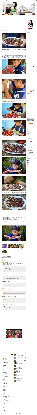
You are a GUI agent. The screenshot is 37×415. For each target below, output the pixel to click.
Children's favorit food (4, 380)
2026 (27, 167)
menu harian (4, 411)
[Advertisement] (14, 24)
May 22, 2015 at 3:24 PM (7, 288)
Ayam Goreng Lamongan (18, 371)
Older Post (24, 319)
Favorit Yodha (4, 365)
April (28, 133)
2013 (27, 129)
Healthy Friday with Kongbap (5, 376)
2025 (27, 166)
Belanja (3, 389)
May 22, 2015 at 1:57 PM (7, 273)
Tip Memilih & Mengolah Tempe (30, 150)
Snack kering (4, 379)
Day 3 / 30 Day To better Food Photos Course (6, 400)
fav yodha (4, 410)
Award (3, 399)
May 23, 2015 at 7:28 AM (9, 307)
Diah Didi (5, 267)
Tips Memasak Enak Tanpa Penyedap (31, 141)
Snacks (3, 368)
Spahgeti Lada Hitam (29, 144)
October (28, 158)
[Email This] (8, 257)
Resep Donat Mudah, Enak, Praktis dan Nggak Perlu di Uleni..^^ (19, 365)
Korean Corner (4, 372)
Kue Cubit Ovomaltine (29, 146)
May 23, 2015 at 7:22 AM (9, 267)
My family (4, 406)
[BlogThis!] (9, 257)
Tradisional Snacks (4, 359)
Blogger (20, 413)
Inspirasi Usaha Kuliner (5, 383)
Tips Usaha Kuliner (4, 397)
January (28, 131)
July (28, 156)
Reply (3, 265)
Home (13, 319)
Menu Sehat (4, 394)
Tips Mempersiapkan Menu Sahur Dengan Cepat (30, 152)
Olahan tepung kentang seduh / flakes (6, 396)
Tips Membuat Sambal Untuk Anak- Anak (31, 143)
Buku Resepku (4, 390)
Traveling (4, 366)
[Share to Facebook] (10, 257)
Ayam (3, 385)
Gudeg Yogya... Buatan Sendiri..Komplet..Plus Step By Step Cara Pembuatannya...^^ (19, 368)
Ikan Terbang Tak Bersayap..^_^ (30, 147)
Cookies (3, 369)
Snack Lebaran (4, 409)
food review (4, 370)
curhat (3, 382)
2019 (27, 162)
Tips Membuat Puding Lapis (30, 153)
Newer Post (3, 319)
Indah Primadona (4, 281)
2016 (27, 160)
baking (3, 361)
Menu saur (4, 404)
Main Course (4, 393)
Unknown (4, 288)
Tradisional (4, 358)
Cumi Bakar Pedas (29, 138)
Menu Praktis (4, 403)
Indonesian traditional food (5, 386)
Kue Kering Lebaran (4, 373)
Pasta (3, 407)
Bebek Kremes (29, 145)
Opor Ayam (17, 362)
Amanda (4, 273)
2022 (27, 164)
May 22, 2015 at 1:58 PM (8, 281)
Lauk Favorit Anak (4, 387)
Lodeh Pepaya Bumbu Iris (30, 135)
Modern (3, 363)
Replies (4, 266)
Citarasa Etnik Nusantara (5, 362)
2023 (27, 165)
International (4, 392)
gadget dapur (4, 375)
